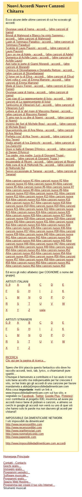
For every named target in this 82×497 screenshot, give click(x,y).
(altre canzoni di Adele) (59, 54)
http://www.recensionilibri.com (24, 427)
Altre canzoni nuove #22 (33, 209)
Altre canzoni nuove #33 (25, 224)
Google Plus (52, 395)
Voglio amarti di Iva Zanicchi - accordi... (30, 142)
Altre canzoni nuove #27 (50, 215)
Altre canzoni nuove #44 (20, 240)
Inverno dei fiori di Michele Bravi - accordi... (32, 123)
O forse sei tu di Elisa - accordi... (26, 76)
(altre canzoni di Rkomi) (61, 161)
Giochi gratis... (12, 466)
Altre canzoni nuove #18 (50, 202)
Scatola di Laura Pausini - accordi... (27, 48)
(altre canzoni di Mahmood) (34, 38)
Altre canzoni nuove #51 (25, 250)
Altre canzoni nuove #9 (48, 190)
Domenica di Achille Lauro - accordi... (28, 57)
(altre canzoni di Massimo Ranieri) (26, 114)
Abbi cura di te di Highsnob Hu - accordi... (31, 164)
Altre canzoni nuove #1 (20, 180)
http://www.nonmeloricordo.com (25, 433)
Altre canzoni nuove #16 (55, 199)
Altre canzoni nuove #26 (20, 215)
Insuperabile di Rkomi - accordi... (26, 161)
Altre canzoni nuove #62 (20, 265)
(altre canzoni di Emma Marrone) (38, 81)
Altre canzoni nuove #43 (55, 237)
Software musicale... (15, 475)
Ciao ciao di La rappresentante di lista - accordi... (35, 98)
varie (42, 310)
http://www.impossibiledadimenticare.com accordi (36, 443)
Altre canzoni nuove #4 (42, 183)
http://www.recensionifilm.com (24, 424)
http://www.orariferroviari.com (23, 430)
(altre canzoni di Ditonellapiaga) (25, 73)
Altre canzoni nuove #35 (20, 228)
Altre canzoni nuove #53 (20, 253)
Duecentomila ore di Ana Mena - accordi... (31, 130)
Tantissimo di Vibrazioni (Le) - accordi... (30, 104)
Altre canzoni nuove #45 (50, 240)
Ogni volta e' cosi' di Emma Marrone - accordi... (34, 79)
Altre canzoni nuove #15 (25, 199)
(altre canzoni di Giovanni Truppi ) (38, 158)
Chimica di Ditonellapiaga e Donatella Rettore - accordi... (40, 70)
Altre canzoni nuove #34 (55, 224)
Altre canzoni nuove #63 (50, 265)
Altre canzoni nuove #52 (55, 250)
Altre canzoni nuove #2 (48, 180)
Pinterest (67, 395)
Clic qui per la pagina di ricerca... (26, 360)
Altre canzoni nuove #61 (55, 262)
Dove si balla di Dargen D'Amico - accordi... (32, 149)
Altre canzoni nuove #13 (33, 196)
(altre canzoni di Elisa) (60, 76)
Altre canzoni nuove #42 (25, 237)
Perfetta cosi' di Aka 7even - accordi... (29, 136)
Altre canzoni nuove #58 (33, 259)
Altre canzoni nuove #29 (44, 218)
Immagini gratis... (14, 469)
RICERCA (12, 357)
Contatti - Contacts (14, 462)
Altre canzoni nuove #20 (44, 205)
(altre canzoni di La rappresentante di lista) (39, 100)
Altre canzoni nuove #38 (44, 231)
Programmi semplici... (16, 472)
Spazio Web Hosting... (17, 481)
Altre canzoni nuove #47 (44, 243)
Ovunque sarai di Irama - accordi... (27, 29)
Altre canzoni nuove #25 (55, 212)
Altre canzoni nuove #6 (31, 187)
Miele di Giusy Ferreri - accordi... (26, 86)
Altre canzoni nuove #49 (33, 246)
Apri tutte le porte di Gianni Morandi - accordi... (34, 63)
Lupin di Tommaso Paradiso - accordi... (29, 41)
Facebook (28, 395)
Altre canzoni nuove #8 (20, 190)
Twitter (39, 395)
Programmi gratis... (15, 478)
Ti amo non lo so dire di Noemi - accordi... (31, 117)
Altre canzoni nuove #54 (50, 253)
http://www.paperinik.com (21, 437)
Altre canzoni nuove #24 (25, 212)
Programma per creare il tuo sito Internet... (29, 484)
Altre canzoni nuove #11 (43, 193)
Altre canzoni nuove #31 (33, 221)
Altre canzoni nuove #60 (25, 262)
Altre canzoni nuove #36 (50, 228)
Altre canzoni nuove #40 (33, 234)
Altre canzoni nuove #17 (20, 202)
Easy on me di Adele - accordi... (25, 54)
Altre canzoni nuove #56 (44, 256)
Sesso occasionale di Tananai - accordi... (31, 171)
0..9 (8, 284)
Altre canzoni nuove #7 (60, 187)
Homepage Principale (16, 456)
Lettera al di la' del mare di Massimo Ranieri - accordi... (39, 111)
